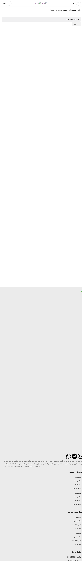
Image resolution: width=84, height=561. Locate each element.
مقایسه (78, 517)
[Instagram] (80, 456)
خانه (79, 10)
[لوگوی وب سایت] (44, 3)
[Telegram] (74, 456)
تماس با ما (77, 481)
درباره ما (78, 484)
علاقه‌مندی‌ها (77, 521)
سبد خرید (78, 528)
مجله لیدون (77, 488)
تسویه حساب (76, 524)
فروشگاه (78, 477)
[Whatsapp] (68, 456)
